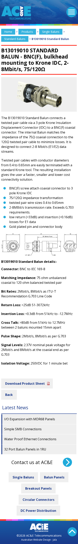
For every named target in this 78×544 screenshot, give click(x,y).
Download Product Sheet (25, 383)
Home (8, 32)
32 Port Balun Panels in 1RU (25, 449)
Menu (71, 12)
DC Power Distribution (38, 510)
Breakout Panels (38, 488)
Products (27, 32)
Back (9, 395)
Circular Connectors (38, 499)
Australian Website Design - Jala (39, 539)
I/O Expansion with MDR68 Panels (29, 419)
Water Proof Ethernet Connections (30, 439)
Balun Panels (54, 477)
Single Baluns (50, 32)
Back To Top (72, 531)
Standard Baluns (14, 39)
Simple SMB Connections (23, 429)
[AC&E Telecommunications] (16, 13)
